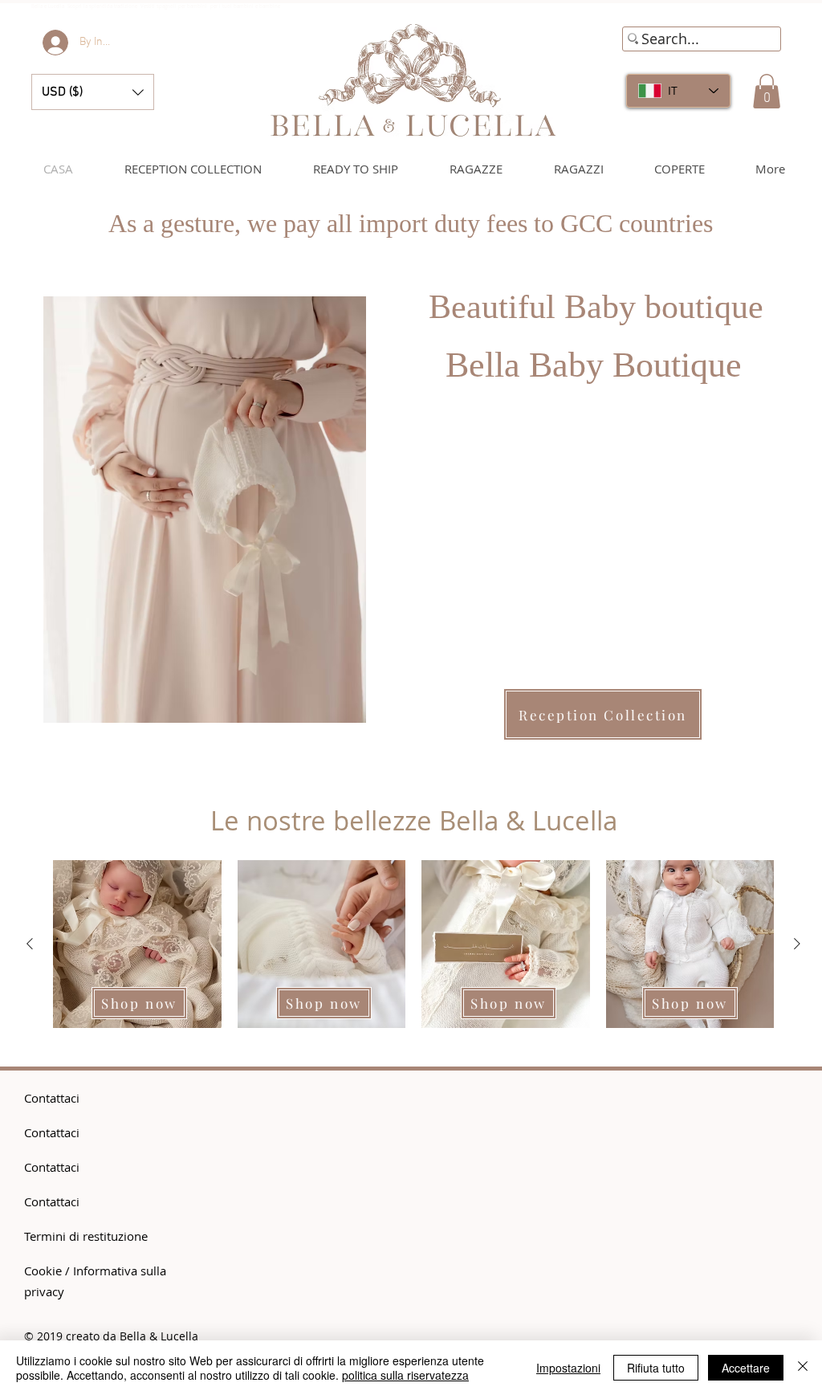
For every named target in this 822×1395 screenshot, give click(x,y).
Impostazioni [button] (568, 1368)
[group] (413, 944)
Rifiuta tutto (656, 1368)
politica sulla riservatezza (405, 1375)
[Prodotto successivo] (797, 943)
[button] (92, 92)
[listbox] (92, 92)
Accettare (746, 1368)
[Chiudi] (802, 1367)
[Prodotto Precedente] (29, 943)
